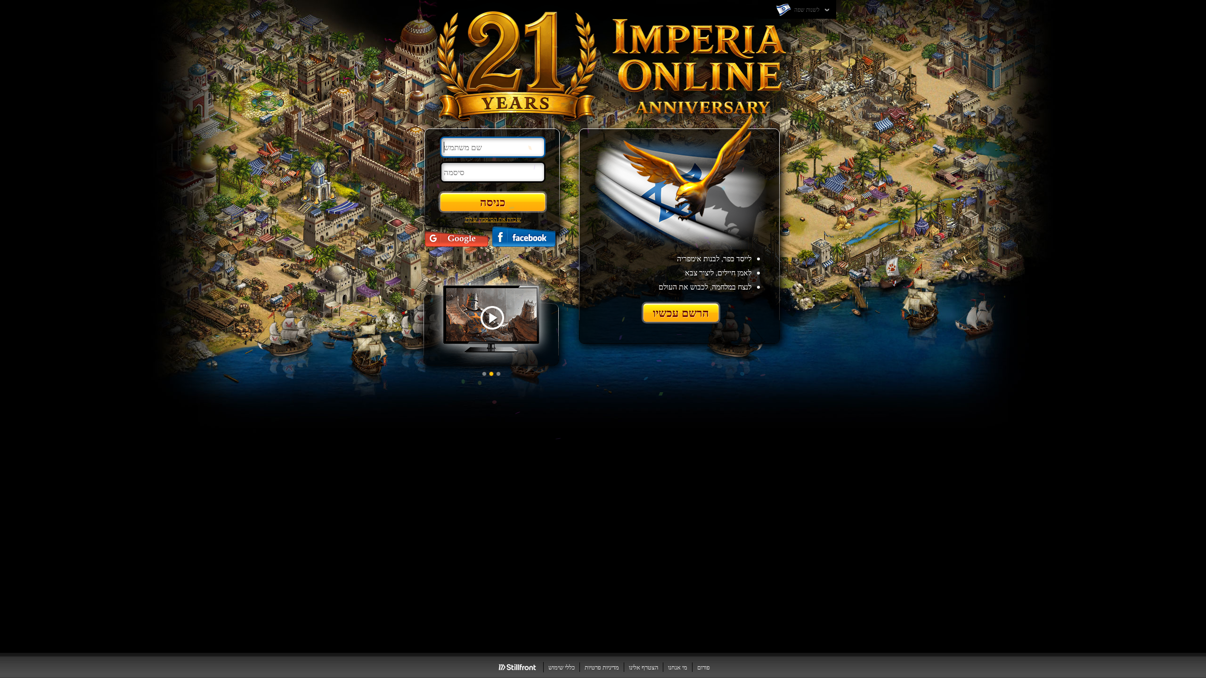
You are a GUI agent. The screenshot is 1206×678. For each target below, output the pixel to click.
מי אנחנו (677, 667)
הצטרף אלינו (643, 667)
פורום (703, 667)
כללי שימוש (561, 667)
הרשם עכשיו (681, 312)
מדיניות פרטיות (602, 667)
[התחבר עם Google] (456, 236)
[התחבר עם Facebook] (523, 236)
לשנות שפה (806, 9)
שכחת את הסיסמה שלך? (492, 219)
